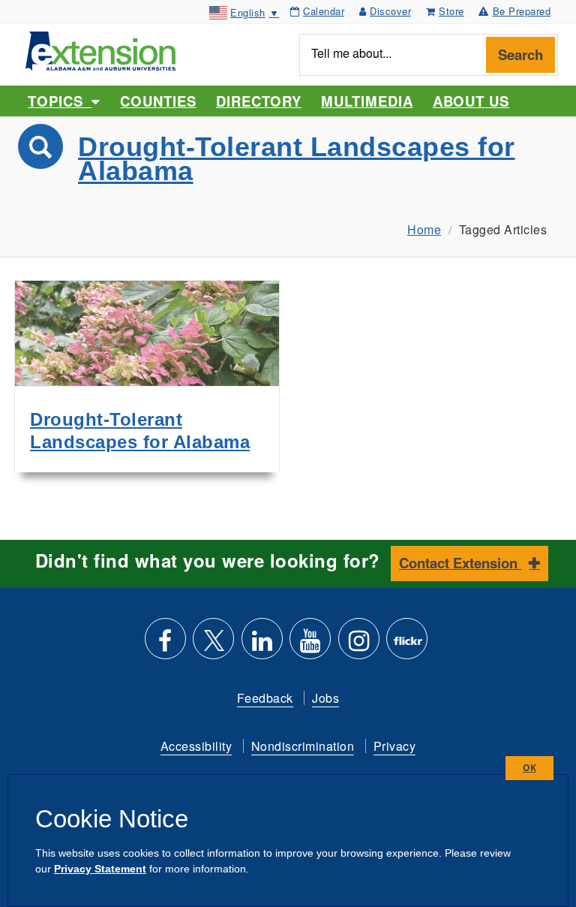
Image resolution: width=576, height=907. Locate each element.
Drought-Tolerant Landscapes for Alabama (296, 158)
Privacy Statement (100, 869)
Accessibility (196, 746)
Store (451, 11)
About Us (471, 101)
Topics (60, 101)
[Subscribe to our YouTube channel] (310, 644)
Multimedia (366, 101)
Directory (259, 101)
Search (520, 54)
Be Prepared (522, 11)
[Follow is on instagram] (359, 644)
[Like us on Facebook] (165, 644)
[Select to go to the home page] (101, 49)
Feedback (265, 698)
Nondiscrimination (303, 746)
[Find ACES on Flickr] (407, 644)
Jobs (325, 698)
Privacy (395, 746)
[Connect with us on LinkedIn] (262, 644)
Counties (158, 101)
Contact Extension (460, 563)
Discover (390, 11)
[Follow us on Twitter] (213, 644)
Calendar (323, 11)
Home (424, 229)
